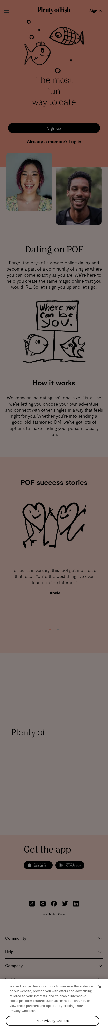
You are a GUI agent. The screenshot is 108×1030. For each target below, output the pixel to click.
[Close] (99, 986)
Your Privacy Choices (52, 1021)
